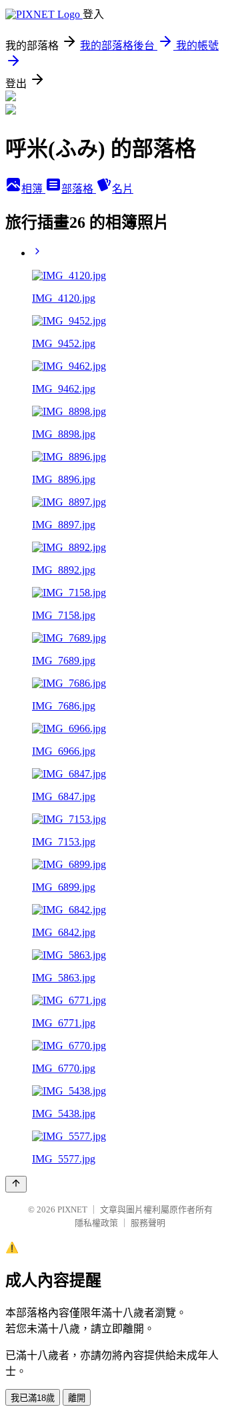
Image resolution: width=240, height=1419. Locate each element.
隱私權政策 (96, 1223)
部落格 (78, 189)
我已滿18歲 (33, 1398)
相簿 (33, 189)
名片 (122, 189)
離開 (76, 1398)
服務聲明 (148, 1223)
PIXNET (72, 1209)
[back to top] (16, 1184)
